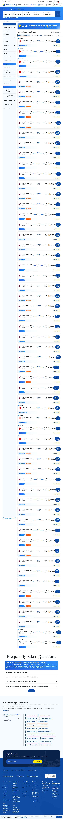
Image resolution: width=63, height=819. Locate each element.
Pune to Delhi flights (31, 731)
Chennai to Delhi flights (46, 744)
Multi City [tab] (22, 9)
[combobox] (7, 14)
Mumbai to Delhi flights (44, 715)
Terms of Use (5, 791)
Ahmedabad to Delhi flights (48, 735)
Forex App (24, 793)
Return (35, 12)
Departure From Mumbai (9, 96)
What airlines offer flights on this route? (17, 672)
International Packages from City (35, 793)
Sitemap (34, 784)
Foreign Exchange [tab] (8, 776)
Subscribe (37, 761)
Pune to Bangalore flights (32, 744)
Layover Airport (7, 61)
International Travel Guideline (55, 794)
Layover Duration (8, 57)
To (15, 12)
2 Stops (7, 34)
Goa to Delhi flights (31, 725)
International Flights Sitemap (35, 800)
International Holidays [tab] (18, 770)
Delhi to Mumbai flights (32, 715)
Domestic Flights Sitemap (35, 797)
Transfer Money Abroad (25, 795)
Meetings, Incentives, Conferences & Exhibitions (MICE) (16, 795)
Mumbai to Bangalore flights (33, 735)
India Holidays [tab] (32, 770)
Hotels (41, 4)
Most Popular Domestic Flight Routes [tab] (12, 715)
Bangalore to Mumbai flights (44, 731)
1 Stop (6, 32)
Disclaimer (5, 793)
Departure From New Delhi (9, 71)
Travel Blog (15, 807)
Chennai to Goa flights (43, 721)
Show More (31, 691)
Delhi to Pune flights (43, 728)
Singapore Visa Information (16, 812)
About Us (5, 784)
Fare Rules (6, 41)
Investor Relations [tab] (32, 776)
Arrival (5, 49)
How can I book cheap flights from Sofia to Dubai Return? (22, 677)
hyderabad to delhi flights (32, 741)
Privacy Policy (6, 795)
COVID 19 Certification (54, 791)
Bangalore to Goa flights (47, 738)
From (5, 12)
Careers (4, 797)
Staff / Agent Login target (26, 786)
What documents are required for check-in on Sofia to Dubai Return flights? (27, 686)
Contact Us (42, 1)
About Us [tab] (5, 770)
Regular (6, 17)
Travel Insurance (16, 801)
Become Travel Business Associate (7, 799)
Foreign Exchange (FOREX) (16, 791)
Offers (23, 789)
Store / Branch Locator (6, 788)
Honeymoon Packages (15, 788)
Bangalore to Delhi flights (32, 718)
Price (5, 38)
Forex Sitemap (35, 786)
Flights (34, 4)
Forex (27, 4)
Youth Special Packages (45, 791)
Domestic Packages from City (35, 789)
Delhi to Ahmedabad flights (33, 738)
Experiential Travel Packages (46, 788)
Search (58, 14)
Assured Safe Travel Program (55, 788)
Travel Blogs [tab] (20, 776)
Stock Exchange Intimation (6, 806)
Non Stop (7, 29)
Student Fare (14, 17)
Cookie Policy (23, 817)
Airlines (5, 53)
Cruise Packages (45, 785)
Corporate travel (16, 809)
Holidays (14, 785)
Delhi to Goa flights (31, 721)
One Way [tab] (6, 9)
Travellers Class (46, 12)
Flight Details (55, 45)
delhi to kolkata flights (46, 741)
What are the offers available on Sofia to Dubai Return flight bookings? (25, 662)
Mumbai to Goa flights (43, 725)
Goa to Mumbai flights (32, 728)
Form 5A (4, 812)
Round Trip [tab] (14, 9)
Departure (25, 12)
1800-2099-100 (7, 1)
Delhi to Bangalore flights (46, 718)
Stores (50, 1)
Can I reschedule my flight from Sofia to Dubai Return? (21, 681)
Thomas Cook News (6, 802)
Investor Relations (6, 810)
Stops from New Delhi (9, 90)
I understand (59, 816)
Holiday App (24, 791)
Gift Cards (15, 799)
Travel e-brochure (26, 784)
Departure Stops (8, 27)
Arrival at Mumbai (8, 76)
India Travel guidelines (54, 797)
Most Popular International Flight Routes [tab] (11, 719)
